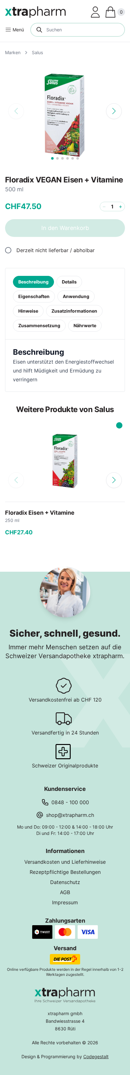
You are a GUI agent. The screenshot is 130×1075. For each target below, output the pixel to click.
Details (69, 281)
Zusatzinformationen (74, 311)
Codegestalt (96, 1056)
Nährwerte (85, 325)
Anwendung (76, 296)
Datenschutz (65, 882)
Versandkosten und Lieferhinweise (65, 862)
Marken (13, 52)
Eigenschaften (34, 296)
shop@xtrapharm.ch (70, 815)
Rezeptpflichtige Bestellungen (65, 872)
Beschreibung (33, 281)
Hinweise (28, 311)
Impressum (65, 902)
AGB (65, 892)
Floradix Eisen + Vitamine (39, 512)
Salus (37, 52)
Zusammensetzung (39, 325)
